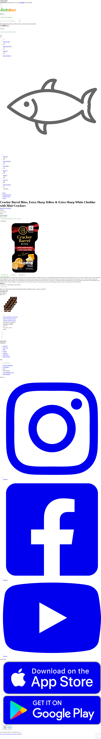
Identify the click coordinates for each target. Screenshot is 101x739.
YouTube (5, 656)
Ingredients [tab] (21, 275)
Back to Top (3, 341)
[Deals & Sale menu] (9, 42)
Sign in (2, 32)
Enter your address (6, 17)
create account (11, 32)
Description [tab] (4, 275)
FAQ (4, 369)
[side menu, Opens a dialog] (1, 7)
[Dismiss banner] (1, 5)
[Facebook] (52, 578)
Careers (5, 351)
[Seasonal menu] (7, 189)
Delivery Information (8, 365)
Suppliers (5, 353)
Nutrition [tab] (13, 275)
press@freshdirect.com (8, 372)
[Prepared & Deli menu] (11, 46)
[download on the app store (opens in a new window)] (52, 694)
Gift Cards (5, 347)
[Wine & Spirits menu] (10, 185)
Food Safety (6, 355)
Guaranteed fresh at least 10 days (11, 218)
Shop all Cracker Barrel (5, 208)
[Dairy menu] (10, 161)
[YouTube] (52, 654)
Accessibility (6, 367)
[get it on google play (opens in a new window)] (52, 724)
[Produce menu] (7, 51)
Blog (4, 349)
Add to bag (4, 286)
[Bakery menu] (7, 171)
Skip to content (4, 0)
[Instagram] (52, 477)
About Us (5, 346)
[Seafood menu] (7, 157)
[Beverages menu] (8, 166)
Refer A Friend (6, 356)
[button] (50, 221)
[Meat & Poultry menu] (10, 56)
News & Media (6, 374)
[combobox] (10, 21)
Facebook (5, 580)
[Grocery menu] (7, 180)
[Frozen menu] (6, 175)
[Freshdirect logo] (8, 11)
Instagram (5, 479)
